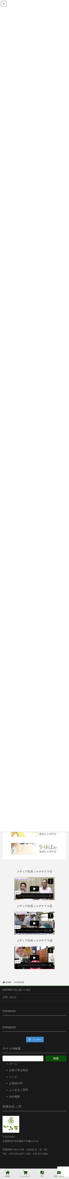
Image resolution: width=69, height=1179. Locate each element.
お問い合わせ (10, 997)
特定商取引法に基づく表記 (17, 989)
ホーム (13, 1063)
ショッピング (25, 1176)
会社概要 (14, 1096)
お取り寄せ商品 (18, 1070)
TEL (42, 1176)
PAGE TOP (63, 1164)
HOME (7, 1176)
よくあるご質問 (18, 1089)
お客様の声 (16, 1083)
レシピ (13, 1076)
